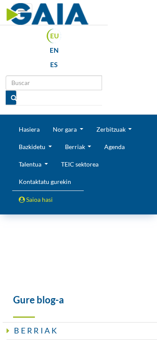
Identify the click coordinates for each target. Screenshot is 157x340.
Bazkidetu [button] (33, 146)
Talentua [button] (31, 164)
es (54, 64)
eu (54, 36)
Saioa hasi (39, 199)
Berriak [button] (75, 146)
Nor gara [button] (65, 129)
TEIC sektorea (80, 164)
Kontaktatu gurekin (45, 181)
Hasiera (29, 129)
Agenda (114, 146)
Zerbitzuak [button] (111, 129)
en (54, 50)
